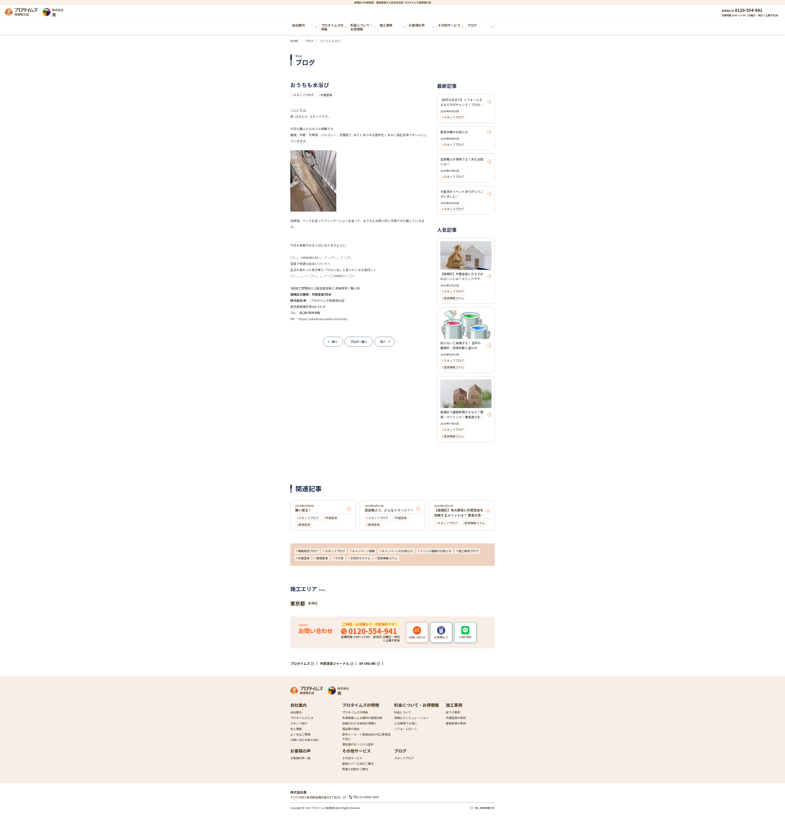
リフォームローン (405, 729)
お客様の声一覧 (300, 758)
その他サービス (449, 25)
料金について (402, 712)
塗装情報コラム (387, 558)
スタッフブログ (304, 95)
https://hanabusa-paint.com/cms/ (323, 319)
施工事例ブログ (468, 551)
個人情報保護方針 (485, 808)
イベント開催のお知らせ (435, 551)
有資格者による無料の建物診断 (362, 718)
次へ (383, 342)
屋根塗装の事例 (456, 723)
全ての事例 (453, 712)
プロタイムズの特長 (332, 27)
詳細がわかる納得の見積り (359, 723)
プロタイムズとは (301, 718)
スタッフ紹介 (298, 723)
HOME (294, 41)
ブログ (472, 25)
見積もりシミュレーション (411, 718)
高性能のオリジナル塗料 (358, 744)
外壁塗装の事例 (456, 718)
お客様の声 (417, 25)
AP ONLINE (367, 663)
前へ (335, 342)
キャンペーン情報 (363, 551)
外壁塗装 (326, 95)
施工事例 (386, 25)
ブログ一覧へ (358, 342)
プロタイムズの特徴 (360, 705)
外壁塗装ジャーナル (334, 663)
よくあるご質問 (300, 734)
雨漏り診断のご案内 (355, 769)
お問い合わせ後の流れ (304, 740)
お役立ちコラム (360, 558)
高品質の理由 (350, 729)
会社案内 (298, 25)
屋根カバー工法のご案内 (358, 763)
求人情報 (296, 729)
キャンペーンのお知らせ (397, 551)
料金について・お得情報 (361, 27)
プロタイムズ (300, 663)
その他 (339, 558)
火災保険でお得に (405, 723)
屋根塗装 (322, 558)
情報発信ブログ (308, 551)
